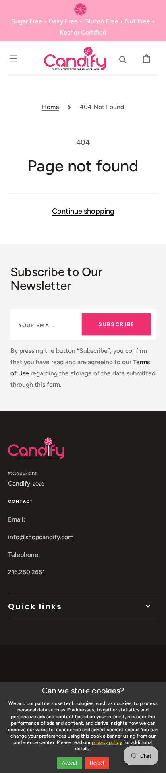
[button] (13, 58)
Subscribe (116, 324)
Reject (97, 763)
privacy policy (107, 742)
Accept (69, 763)
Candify (19, 483)
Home (50, 107)
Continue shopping (83, 211)
